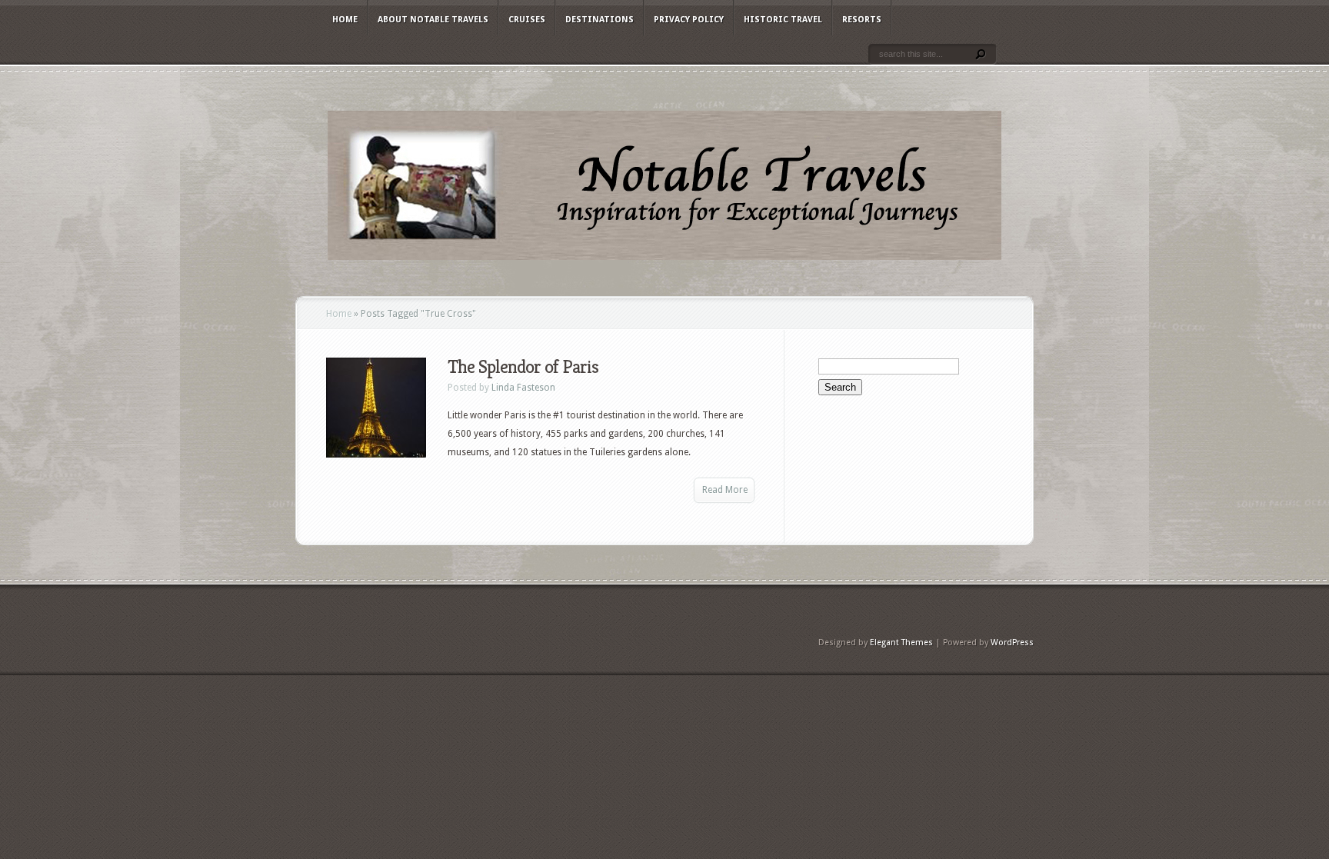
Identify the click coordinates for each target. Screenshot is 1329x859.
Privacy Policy (689, 20)
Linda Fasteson (523, 387)
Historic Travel (783, 20)
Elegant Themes (901, 643)
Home (345, 20)
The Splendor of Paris (523, 366)
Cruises (526, 20)
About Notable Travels (433, 20)
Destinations (599, 20)
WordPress (1012, 643)
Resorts (861, 20)
